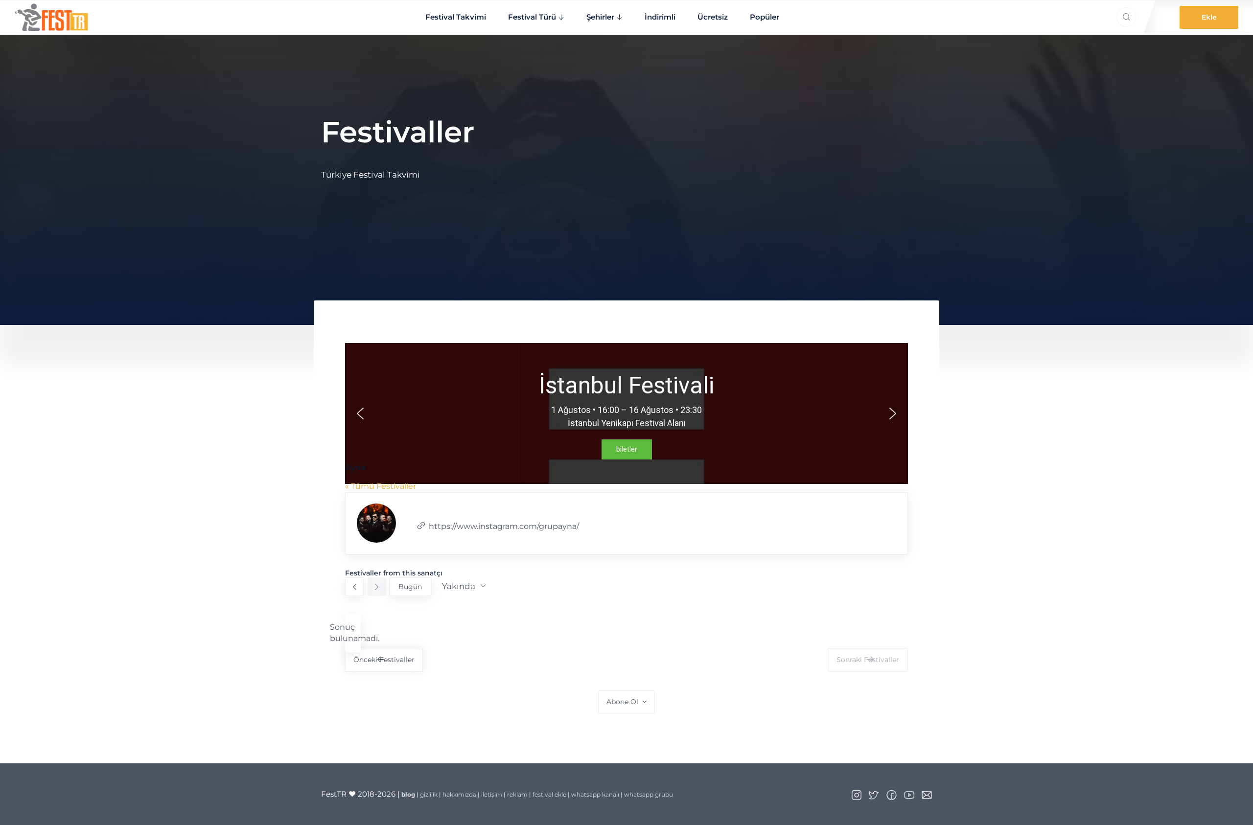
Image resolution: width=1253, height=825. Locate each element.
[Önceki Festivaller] (354, 586)
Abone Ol (622, 701)
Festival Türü (532, 17)
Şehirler (600, 17)
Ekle (1209, 17)
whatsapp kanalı (595, 794)
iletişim (491, 794)
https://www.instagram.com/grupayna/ (504, 526)
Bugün (410, 586)
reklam (517, 794)
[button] (360, 413)
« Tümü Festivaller (380, 486)
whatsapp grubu (648, 794)
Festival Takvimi (455, 17)
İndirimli (660, 17)
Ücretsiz (712, 17)
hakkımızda (459, 794)
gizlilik (429, 794)
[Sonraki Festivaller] (377, 586)
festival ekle (549, 794)
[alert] (353, 633)
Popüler (764, 17)
